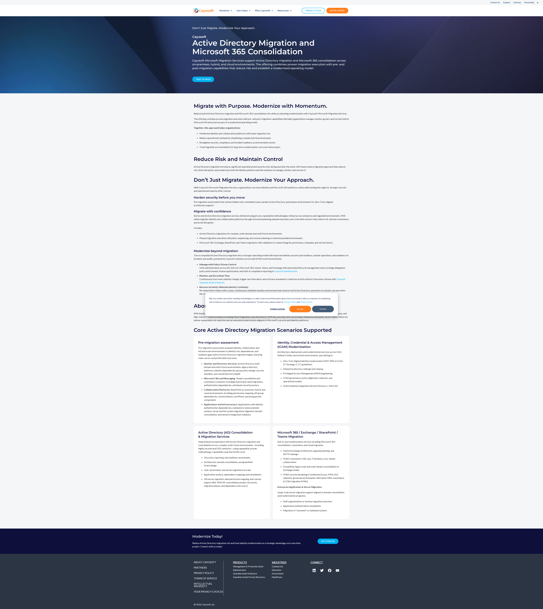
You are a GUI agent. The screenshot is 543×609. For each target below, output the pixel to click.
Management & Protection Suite (248, 566)
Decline (323, 309)
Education (276, 570)
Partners (200, 567)
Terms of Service (205, 578)
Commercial (277, 566)
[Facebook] (329, 570)
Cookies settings (277, 309)
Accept (300, 309)
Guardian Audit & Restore (245, 573)
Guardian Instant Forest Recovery (249, 577)
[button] (537, 3)
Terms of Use (306, 302)
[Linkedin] (314, 570)
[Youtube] (337, 570)
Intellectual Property (203, 585)
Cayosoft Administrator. (286, 271)
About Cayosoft (205, 562)
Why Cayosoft (262, 10)
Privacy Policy (290, 302)
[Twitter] (321, 570)
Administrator (239, 570)
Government (278, 573)
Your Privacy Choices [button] (208, 591)
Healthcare (277, 577)
